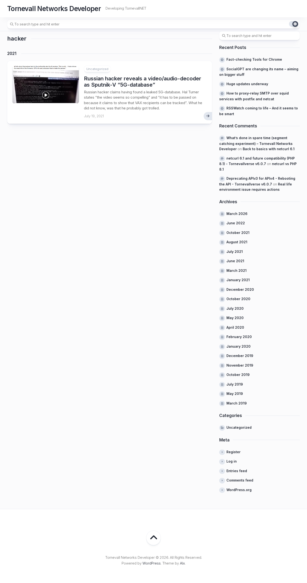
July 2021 (234, 252)
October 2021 (237, 233)
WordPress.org (239, 490)
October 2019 (238, 375)
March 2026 (237, 214)
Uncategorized (97, 69)
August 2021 (236, 242)
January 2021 (238, 280)
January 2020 (238, 346)
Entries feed (236, 471)
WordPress (151, 563)
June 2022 (235, 223)
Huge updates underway (247, 84)
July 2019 (234, 384)
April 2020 (235, 327)
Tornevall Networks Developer (54, 9)
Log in (231, 461)
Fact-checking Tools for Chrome (254, 59)
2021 (11, 53)
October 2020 (238, 299)
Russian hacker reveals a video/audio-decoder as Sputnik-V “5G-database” (142, 81)
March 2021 (236, 270)
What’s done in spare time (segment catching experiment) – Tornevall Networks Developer (256, 143)
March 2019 (236, 403)
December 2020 (240, 289)
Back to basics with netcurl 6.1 (269, 149)
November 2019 (239, 365)
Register (233, 452)
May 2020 (235, 318)
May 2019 (234, 394)
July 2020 (235, 308)
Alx (182, 563)
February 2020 (239, 337)
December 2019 (239, 356)
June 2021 (235, 261)
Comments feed (239, 480)
